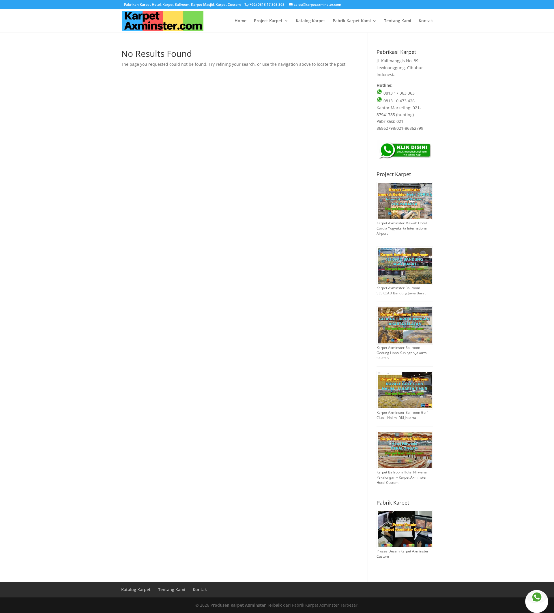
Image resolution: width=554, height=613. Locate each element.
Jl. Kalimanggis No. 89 (397, 60)
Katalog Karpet (310, 21)
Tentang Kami (397, 21)
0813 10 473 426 (398, 101)
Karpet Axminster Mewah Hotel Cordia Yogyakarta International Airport (402, 228)
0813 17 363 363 (398, 93)
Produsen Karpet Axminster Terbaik (246, 605)
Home (240, 21)
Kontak (426, 21)
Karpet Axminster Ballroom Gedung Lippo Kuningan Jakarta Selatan (402, 352)
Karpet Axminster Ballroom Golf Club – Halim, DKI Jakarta (402, 415)
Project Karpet (268, 21)
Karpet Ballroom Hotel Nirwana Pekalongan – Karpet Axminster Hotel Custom (402, 477)
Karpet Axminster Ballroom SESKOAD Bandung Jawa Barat (401, 290)
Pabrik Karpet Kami (352, 21)
